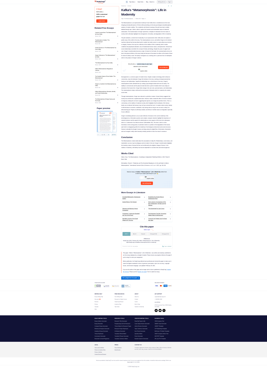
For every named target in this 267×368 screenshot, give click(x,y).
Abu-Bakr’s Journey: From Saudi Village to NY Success (130, 219)
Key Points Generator (140, 331)
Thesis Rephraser (99, 333)
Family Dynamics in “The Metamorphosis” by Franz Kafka (105, 48)
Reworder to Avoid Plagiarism (102, 338)
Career (136, 301)
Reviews (96, 301)
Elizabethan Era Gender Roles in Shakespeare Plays (156, 197)
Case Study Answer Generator (142, 323)
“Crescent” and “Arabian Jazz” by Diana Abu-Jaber (157, 219)
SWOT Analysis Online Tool (161, 333)
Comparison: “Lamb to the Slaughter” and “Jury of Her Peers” (131, 214)
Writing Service (162, 2)
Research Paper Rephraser (121, 328)
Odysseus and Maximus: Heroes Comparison (130, 209)
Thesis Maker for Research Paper (123, 326)
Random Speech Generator (141, 338)
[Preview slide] (98, 134)
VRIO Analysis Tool (159, 321)
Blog (147, 2)
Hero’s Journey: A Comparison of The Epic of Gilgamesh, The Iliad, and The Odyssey (157, 203)
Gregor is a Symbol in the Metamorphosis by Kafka (105, 84)
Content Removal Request (100, 354)
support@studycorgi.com (160, 296)
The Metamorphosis (128, 18)
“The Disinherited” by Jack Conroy (156, 208)
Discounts (97, 299)
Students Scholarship (139, 306)
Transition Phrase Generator (121, 336)
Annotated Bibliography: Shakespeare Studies (131, 197)
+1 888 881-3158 (158, 299)
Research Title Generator (121, 321)
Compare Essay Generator (101, 326)
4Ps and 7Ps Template (160, 338)
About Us (137, 296)
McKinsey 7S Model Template (162, 331)
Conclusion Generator (100, 336)
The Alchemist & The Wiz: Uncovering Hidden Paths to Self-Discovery (157, 214)
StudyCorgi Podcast (119, 301)
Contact (136, 299)
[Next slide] (108, 134)
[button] (169, 2)
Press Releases (118, 347)
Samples (96, 306)
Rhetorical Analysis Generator (102, 328)
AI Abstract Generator (120, 331)
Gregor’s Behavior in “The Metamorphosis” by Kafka (105, 56)
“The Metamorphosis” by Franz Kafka (104, 62)
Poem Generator (139, 336)
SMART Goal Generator (160, 323)
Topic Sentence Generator (141, 328)
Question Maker (138, 333)
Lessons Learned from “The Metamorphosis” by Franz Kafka (105, 33)
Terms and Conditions (99, 347)
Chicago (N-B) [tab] (153, 234)
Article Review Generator (141, 326)
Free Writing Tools (118, 296)
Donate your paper (142, 271)
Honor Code (129, 362)
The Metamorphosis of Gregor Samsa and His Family (105, 99)
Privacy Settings (98, 352)
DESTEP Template (159, 336)
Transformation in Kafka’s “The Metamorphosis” (102, 41)
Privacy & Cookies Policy (100, 349)
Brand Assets (117, 349)
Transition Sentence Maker (121, 338)
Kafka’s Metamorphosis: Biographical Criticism (104, 69)
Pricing (96, 304)
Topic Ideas (117, 306)
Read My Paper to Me (140, 321)
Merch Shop (137, 304)
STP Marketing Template (161, 328)
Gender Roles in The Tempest (129, 202)
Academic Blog (118, 304)
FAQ (96, 309)
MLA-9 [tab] (134, 234)
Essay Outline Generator (101, 321)
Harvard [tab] (143, 234)
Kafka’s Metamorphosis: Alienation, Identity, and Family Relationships (105, 92)
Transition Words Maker (120, 333)
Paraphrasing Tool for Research (122, 323)
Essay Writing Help (99, 296)
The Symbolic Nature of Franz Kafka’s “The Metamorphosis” (105, 77)
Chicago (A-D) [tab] (165, 234)
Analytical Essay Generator (101, 331)
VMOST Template (159, 326)
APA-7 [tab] (126, 234)
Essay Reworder (99, 323)
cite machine (135, 246)
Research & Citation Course (121, 299)
